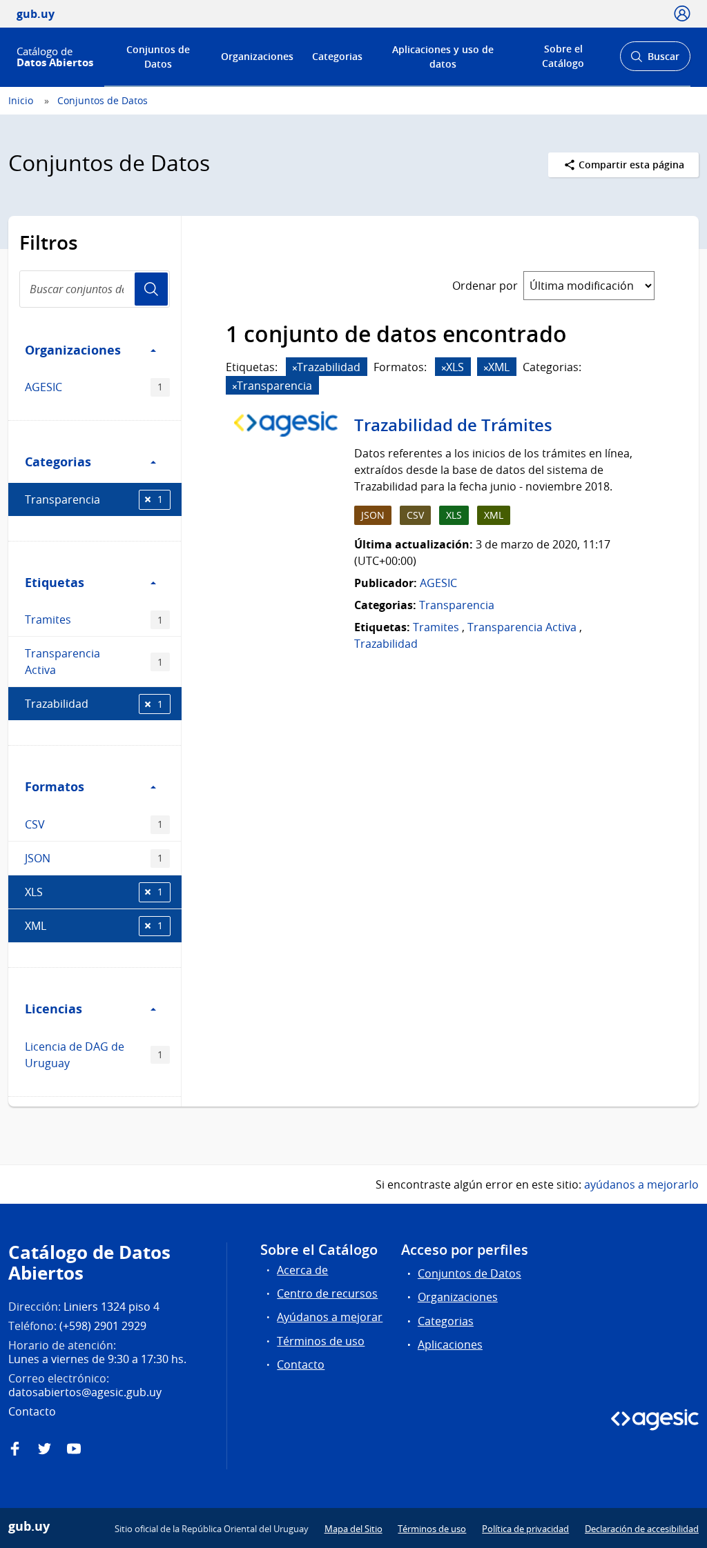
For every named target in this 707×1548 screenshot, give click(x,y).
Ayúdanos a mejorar (329, 1316)
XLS (94, 892)
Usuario (151, 289)
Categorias (337, 56)
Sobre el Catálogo (563, 56)
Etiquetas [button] (54, 582)
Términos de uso (321, 1341)
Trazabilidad (94, 703)
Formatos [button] (54, 786)
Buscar (654, 60)
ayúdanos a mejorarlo (641, 1184)
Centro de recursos (327, 1293)
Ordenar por (485, 285)
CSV (94, 824)
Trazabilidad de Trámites (453, 425)
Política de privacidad (525, 1528)
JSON (94, 858)
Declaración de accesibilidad (642, 1528)
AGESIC (94, 387)
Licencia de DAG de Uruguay (94, 1055)
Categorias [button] (58, 461)
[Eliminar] (295, 368)
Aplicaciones (450, 1344)
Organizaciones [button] (73, 350)
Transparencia (94, 499)
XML (94, 925)
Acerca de (302, 1270)
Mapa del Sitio (353, 1528)
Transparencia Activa (94, 661)
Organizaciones (257, 56)
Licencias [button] (53, 1009)
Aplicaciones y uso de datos (443, 56)
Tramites (94, 619)
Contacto (301, 1364)
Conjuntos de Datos (158, 56)
